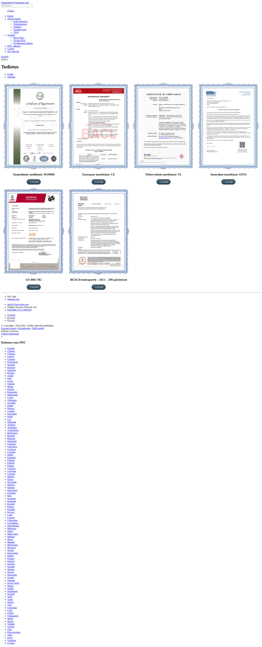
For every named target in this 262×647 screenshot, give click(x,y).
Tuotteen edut (19, 29)
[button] (34, 182)
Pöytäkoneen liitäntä (23, 43)
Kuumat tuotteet (9, 328)
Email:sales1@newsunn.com (15, 2)
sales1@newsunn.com (18, 304)
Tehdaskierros (20, 24)
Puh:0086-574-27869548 (19, 310)
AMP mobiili (38, 328)
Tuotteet (11, 35)
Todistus (17, 27)
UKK (16, 32)
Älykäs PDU (19, 40)
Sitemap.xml (13, 299)
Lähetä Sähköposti (10, 334)
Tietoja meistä (13, 18)
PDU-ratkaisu (13, 46)
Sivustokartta (24, 328)
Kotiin (10, 16)
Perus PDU (18, 38)
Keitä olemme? (20, 21)
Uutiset (10, 48)
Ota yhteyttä (13, 51)
